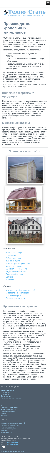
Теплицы (10, 280)
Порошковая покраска (15, 298)
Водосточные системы (16, 272)
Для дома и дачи (13, 261)
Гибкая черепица (13, 258)
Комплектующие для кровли (18, 263)
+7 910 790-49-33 (11, 444)
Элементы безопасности (16, 269)
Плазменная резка (14, 296)
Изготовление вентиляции (17, 293)
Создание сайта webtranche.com (12, 451)
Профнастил (11, 255)
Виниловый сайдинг (14, 274)
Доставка (4, 431)
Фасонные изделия (14, 266)
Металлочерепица (14, 253)
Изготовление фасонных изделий (20, 290)
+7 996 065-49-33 (11, 442)
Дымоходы (5, 394)
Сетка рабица (5, 396)
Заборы (9, 277)
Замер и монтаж (6, 432)
